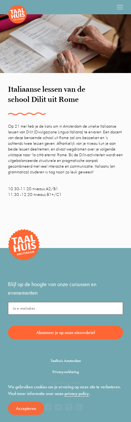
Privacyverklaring (65, 371)
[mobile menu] (120, 7)
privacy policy (77, 393)
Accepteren (26, 408)
